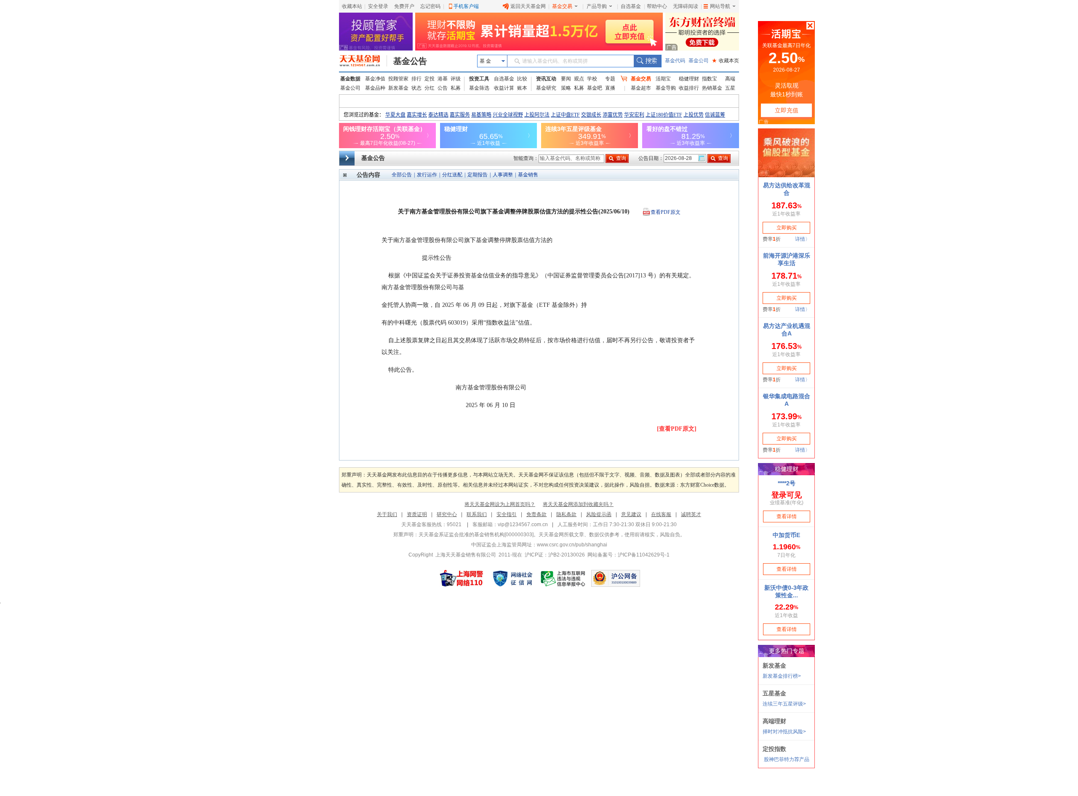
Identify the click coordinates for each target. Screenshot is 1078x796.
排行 (416, 79)
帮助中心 (657, 6)
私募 (456, 88)
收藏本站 (352, 6)
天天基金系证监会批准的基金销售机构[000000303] (476, 535)
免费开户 (404, 6)
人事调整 (503, 175)
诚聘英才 (691, 514)
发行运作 (427, 175)
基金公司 (698, 61)
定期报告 (477, 175)
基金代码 (675, 61)
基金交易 (562, 6)
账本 (522, 88)
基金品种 (375, 88)
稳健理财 (689, 79)
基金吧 (594, 88)
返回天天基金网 (528, 6)
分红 (429, 88)
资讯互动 (546, 79)
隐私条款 (566, 514)
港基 (443, 79)
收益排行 (689, 88)
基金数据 (350, 79)
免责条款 (536, 514)
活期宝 (663, 79)
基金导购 (666, 88)
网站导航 (720, 6)
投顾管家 (398, 79)
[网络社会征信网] (512, 578)
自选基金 (631, 6)
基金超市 (641, 88)
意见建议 (631, 514)
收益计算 (504, 88)
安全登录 (378, 6)
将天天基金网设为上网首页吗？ (499, 504)
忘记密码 (430, 6)
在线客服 (661, 514)
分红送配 (452, 175)
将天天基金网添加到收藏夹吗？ (578, 504)
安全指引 (506, 514)
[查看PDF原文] (676, 429)
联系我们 (477, 514)
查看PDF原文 (665, 212)
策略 (566, 88)
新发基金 (398, 88)
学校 (592, 79)
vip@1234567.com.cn (523, 524)
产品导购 (597, 6)
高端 (730, 79)
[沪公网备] (615, 578)
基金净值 (375, 79)
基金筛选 (479, 88)
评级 (456, 79)
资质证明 (417, 514)
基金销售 (528, 175)
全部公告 (402, 175)
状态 (416, 88)
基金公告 (410, 61)
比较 (522, 79)
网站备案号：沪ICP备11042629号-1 (628, 555)
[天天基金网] (363, 61)
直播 (610, 88)
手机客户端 (466, 6)
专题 (610, 79)
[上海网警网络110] (461, 578)
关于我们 (387, 514)
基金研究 (546, 88)
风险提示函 (598, 514)
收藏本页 (725, 61)
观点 (579, 79)
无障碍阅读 (685, 6)
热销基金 (712, 88)
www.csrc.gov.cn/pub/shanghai (572, 545)
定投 (429, 79)
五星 (730, 88)
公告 (443, 88)
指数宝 (709, 79)
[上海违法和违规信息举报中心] (563, 578)
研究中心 (447, 514)
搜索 (647, 61)
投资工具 (479, 79)
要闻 (566, 79)
